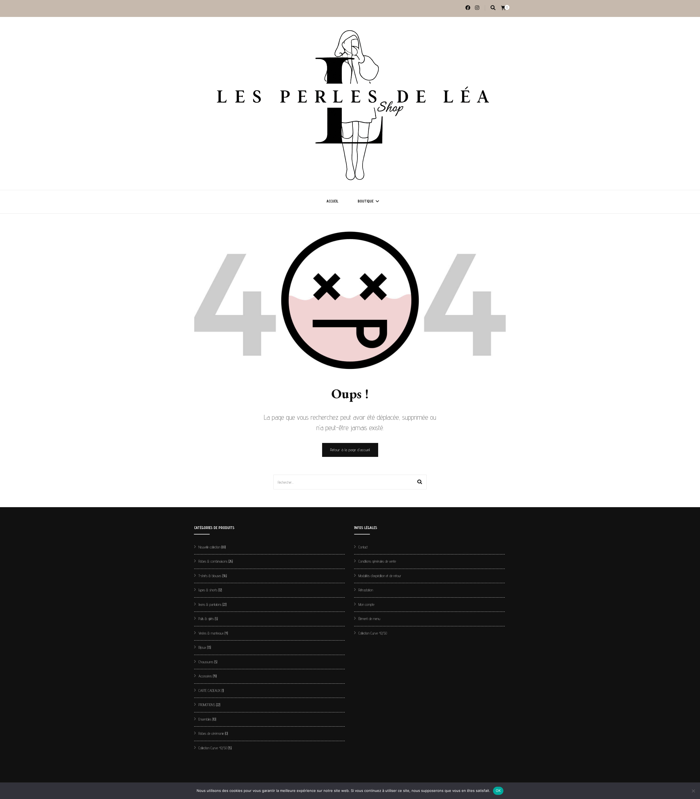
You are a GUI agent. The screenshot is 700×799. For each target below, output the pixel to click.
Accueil (332, 201)
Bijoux (202, 647)
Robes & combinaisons (213, 561)
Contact (363, 547)
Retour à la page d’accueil (350, 450)
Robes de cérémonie (211, 733)
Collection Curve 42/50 (213, 748)
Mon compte (366, 604)
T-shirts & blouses (210, 576)
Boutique (366, 201)
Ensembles (205, 719)
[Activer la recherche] (493, 7)
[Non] (693, 791)
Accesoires (205, 676)
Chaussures (206, 662)
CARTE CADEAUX (210, 690)
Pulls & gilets (206, 618)
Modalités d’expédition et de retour (379, 576)
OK (498, 790)
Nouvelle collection (209, 547)
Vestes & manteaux (211, 633)
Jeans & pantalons (210, 604)
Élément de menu (369, 618)
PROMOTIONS (207, 705)
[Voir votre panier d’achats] (503, 8)
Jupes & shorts (208, 590)
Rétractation (365, 590)
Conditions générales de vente (377, 561)
